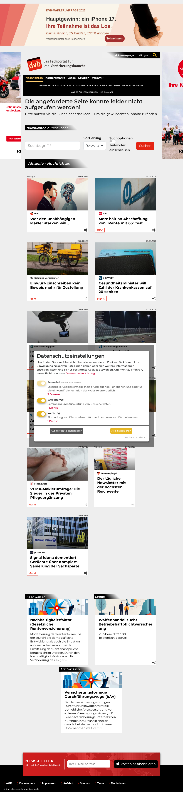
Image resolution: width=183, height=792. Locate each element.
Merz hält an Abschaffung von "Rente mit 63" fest (123, 221)
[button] (85, 229)
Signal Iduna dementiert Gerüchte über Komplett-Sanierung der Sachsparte (55, 561)
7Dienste (54, 394)
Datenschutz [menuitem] (27, 783)
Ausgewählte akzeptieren (66, 430)
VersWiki (98, 78)
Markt (101, 298)
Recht (32, 298)
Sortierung (92, 138)
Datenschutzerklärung (80, 373)
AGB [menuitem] (9, 783)
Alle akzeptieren (121, 430)
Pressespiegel (126, 55)
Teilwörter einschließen (119, 147)
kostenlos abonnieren (138, 764)
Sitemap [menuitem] (85, 783)
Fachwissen (36, 597)
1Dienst (53, 407)
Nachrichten (34, 78)
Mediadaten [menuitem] (118, 783)
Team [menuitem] (100, 783)
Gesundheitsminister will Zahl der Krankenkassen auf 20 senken (125, 287)
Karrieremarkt (55, 78)
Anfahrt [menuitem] (68, 783)
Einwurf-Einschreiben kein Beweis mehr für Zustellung (56, 285)
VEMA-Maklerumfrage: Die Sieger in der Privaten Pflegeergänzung (55, 493)
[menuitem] (123, 55)
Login (144, 55)
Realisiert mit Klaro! (135, 437)
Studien (83, 78)
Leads (72, 78)
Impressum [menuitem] (49, 783)
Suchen (145, 146)
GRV (100, 230)
